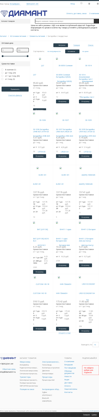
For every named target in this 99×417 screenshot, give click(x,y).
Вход (73, 4)
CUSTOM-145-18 (39, 293)
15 (95, 345)
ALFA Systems (94, 411)
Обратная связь (9, 369)
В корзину (62, 101)
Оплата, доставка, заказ (76, 13)
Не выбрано (15, 4)
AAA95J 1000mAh (86, 184)
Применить (15, 89)
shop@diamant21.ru (8, 372)
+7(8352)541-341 (6, 364)
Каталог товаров (8, 21)
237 (34, 75)
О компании (94, 13)
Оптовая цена (7, 43)
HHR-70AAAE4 (61, 293)
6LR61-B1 (37, 184)
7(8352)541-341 (32, 4)
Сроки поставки (8, 64)
